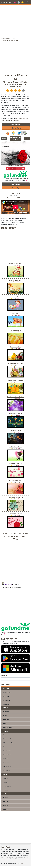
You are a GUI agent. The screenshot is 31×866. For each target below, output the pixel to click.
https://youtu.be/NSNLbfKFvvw (15, 197)
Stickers (7, 120)
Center (13, 168)
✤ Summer (6, 782)
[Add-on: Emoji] (13, 133)
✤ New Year (6, 735)
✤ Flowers (5, 801)
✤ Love (5, 715)
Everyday (8, 38)
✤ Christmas (6, 770)
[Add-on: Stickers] (19, 133)
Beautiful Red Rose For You (10, 40)
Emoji (2, 120)
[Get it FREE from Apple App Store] (15, 649)
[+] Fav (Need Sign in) (16, 128)
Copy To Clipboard (15, 124)
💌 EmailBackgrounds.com (18, 165)
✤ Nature (5, 805)
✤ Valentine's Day (7, 739)
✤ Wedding (6, 704)
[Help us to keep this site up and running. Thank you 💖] (15, 626)
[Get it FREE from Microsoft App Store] (15, 668)
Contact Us (20, 863)
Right (18, 168)
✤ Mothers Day (7, 750)
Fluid (23, 168)
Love (14, 38)
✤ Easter (5, 746)
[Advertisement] (15, 20)
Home (3, 38)
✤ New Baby (6, 700)
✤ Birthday (6, 696)
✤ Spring (5, 778)
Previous (4, 139)
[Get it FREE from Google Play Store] (15, 658)
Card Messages (14, 120)
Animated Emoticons (22, 118)
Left (8, 168)
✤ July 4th (5, 758)
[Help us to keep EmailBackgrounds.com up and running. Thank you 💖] (15, 174)
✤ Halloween (6, 762)
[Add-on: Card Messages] (24, 133)
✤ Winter (5, 790)
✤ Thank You (6, 723)
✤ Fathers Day (7, 754)
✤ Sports (5, 809)
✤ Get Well (6, 711)
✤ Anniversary (7, 692)
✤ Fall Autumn (7, 786)
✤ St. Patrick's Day (8, 743)
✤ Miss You (6, 719)
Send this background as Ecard (15, 138)
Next (27, 139)
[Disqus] (15, 560)
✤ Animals (5, 797)
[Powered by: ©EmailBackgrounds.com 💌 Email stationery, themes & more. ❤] (15, 143)
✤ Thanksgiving (7, 766)
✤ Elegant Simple (7, 727)
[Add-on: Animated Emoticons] (7, 133)
